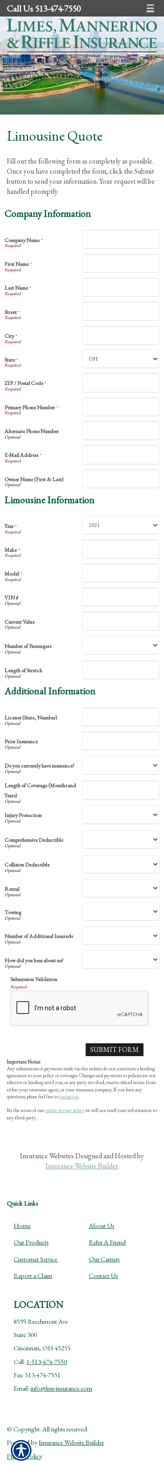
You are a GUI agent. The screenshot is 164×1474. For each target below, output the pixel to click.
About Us (101, 1225)
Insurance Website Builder (82, 1166)
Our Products (31, 1242)
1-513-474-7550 (46, 1361)
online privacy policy (64, 1110)
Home (22, 1225)
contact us (68, 1096)
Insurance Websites (47, 1156)
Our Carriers (104, 1259)
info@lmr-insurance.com (61, 1388)
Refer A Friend (107, 1242)
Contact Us (103, 1275)
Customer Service (35, 1259)
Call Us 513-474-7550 (44, 8)
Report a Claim (33, 1275)
